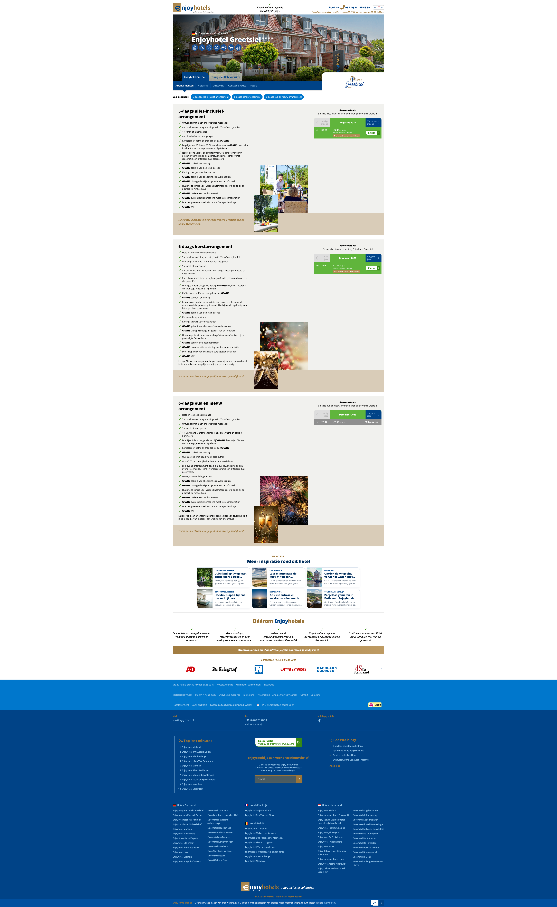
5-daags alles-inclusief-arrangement (210, 96)
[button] (373, 122)
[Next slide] (378, 48)
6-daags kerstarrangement (247, 96)
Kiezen (371, 132)
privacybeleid (328, 902)
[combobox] (378, 7)
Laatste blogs (344, 740)
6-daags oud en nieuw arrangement (284, 96)
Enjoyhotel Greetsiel (195, 77)
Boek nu (349, 7)
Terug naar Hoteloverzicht (225, 77)
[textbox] (378, 7)
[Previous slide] (178, 48)
